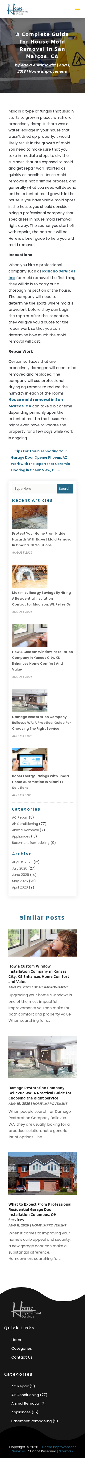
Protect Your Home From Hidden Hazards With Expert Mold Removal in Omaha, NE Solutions (42, 539)
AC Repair (20, 817)
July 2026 (19, 868)
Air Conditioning (25, 823)
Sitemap (66, 1451)
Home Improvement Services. (44, 1449)
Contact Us (21, 1357)
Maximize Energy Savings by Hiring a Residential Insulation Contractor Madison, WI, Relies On (41, 598)
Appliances (21, 836)
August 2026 (22, 862)
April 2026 (20, 887)
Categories (21, 1348)
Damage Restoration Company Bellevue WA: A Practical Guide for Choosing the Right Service (41, 722)
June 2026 (20, 874)
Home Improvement (48, 71)
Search (65, 488)
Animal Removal (25, 830)
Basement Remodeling (31, 842)
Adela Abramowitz (38, 65)
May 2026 (20, 881)
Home (16, 1339)
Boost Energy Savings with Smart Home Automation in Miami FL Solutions (40, 782)
